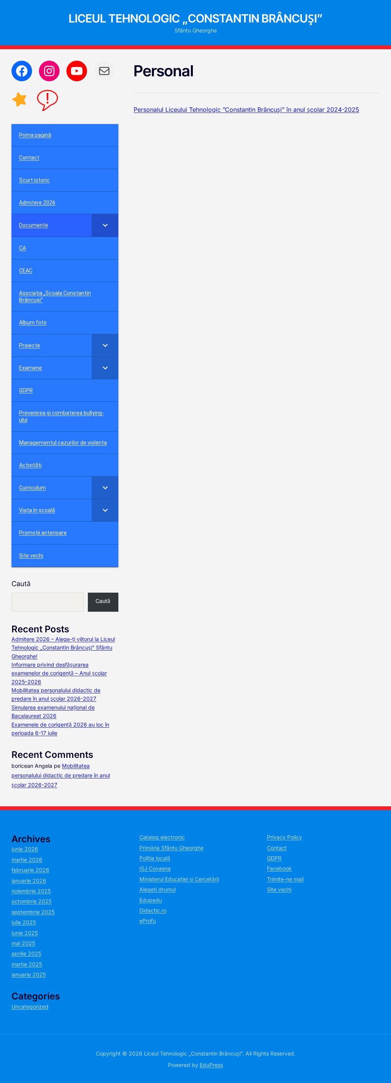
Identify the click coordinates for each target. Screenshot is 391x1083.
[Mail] (104, 71)
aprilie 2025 (26, 953)
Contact (277, 847)
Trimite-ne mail (285, 879)
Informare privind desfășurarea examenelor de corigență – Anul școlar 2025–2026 (59, 673)
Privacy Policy (284, 837)
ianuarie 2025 (28, 974)
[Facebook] (21, 71)
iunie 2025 (24, 933)
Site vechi (279, 889)
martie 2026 (26, 859)
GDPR (274, 858)
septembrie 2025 (33, 912)
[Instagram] (49, 71)
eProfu (147, 920)
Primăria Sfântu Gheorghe (171, 847)
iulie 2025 (23, 922)
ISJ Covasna (155, 868)
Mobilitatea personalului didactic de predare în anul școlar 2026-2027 (60, 775)
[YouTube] (76, 71)
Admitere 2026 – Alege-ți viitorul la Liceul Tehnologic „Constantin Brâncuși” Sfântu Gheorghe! (63, 647)
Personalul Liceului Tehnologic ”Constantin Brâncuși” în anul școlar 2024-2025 (246, 109)
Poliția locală (154, 858)
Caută (21, 584)
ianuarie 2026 (28, 880)
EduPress (211, 1065)
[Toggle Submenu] (105, 225)
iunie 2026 (24, 849)
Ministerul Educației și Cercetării (179, 879)
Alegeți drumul (157, 889)
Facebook (279, 868)
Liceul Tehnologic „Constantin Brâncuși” (196, 18)
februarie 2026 (30, 870)
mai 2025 (23, 943)
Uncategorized (29, 1006)
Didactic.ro (152, 910)
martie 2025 (26, 964)
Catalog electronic (162, 837)
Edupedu (150, 900)
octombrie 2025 (31, 901)
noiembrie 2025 (31, 891)
